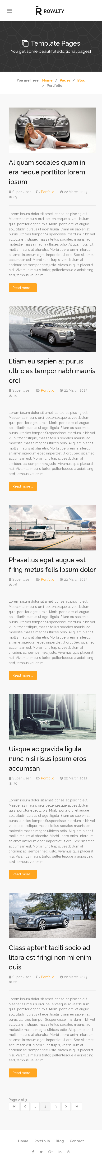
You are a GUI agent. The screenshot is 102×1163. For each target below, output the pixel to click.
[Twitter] (41, 1151)
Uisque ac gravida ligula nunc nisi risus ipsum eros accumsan (47, 758)
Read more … (23, 288)
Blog (60, 1141)
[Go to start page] (14, 1106)
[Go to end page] (77, 1106)
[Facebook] (33, 1151)
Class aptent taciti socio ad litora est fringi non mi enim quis (50, 957)
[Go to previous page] (25, 1106)
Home (23, 1141)
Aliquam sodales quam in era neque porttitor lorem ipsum (47, 172)
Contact (77, 1141)
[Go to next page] (66, 1106)
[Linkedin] (60, 1151)
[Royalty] (51, 10)
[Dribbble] (68, 1151)
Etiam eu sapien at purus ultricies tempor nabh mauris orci (52, 370)
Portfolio (47, 192)
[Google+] (50, 1151)
